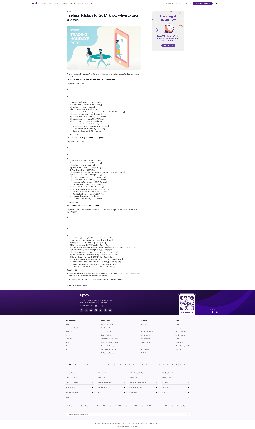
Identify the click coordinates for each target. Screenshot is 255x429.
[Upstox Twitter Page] (86, 310)
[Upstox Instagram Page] (105, 310)
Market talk (77, 285)
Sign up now (168, 45)
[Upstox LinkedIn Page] (96, 310)
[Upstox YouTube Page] (100, 310)
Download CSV (72, 135)
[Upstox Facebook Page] (81, 310)
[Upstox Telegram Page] (91, 310)
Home (69, 285)
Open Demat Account (202, 3)
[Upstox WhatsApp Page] (110, 310)
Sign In (218, 3)
